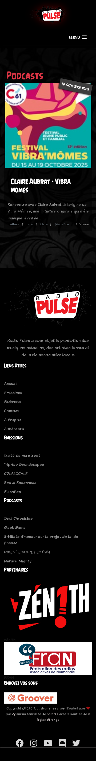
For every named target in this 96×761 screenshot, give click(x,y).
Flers (43, 224)
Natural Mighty (17, 561)
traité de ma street (22, 455)
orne (29, 224)
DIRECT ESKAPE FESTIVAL (27, 552)
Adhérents (14, 429)
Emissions (13, 392)
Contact (11, 410)
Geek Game (15, 527)
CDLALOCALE (15, 473)
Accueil (10, 383)
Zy (13, 714)
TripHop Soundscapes (24, 464)
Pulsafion (12, 491)
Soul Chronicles (18, 518)
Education (62, 224)
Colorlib (52, 714)
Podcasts (12, 401)
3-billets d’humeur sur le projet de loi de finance (41, 540)
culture (14, 224)
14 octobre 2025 (75, 86)
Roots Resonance (20, 482)
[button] (77, 37)
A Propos (12, 420)
